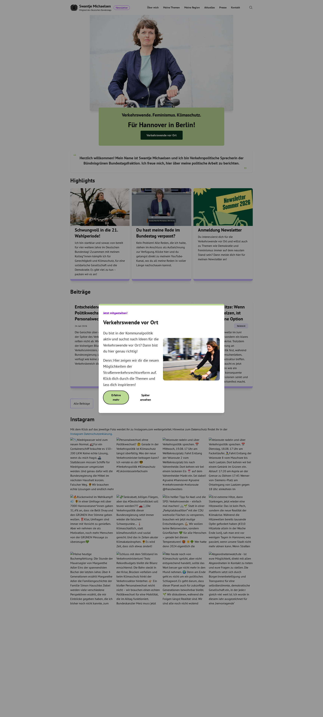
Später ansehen (145, 397)
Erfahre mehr (116, 397)
